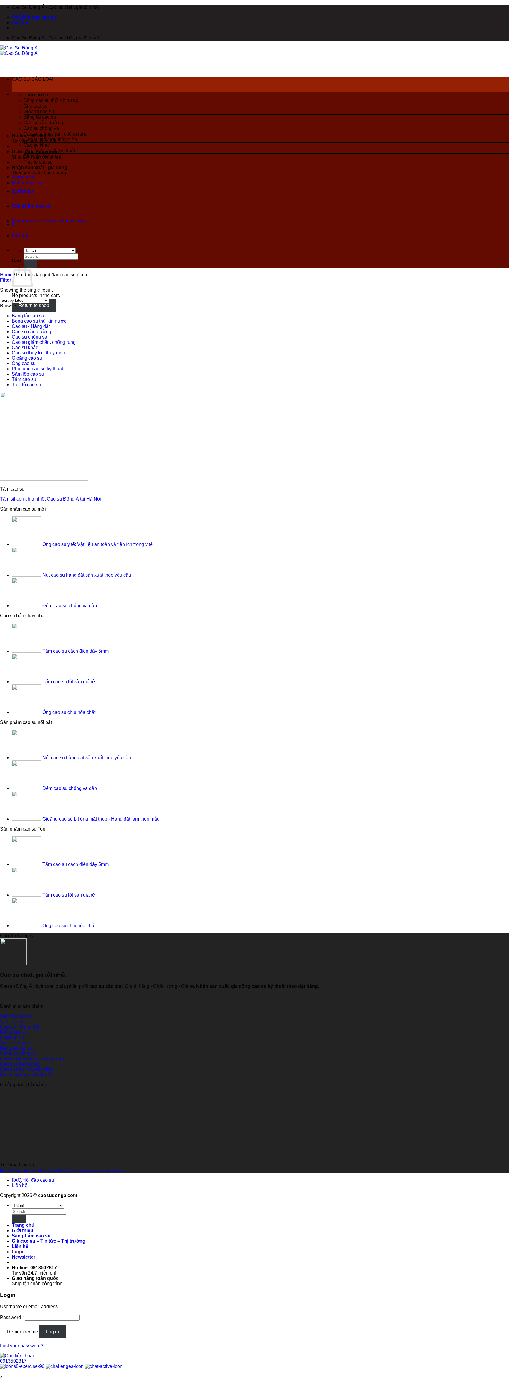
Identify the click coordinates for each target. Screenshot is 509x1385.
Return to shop (34, 305)
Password (12, 1317)
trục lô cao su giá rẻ (84, 1170)
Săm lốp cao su (40, 156)
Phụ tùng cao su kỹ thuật (49, 150)
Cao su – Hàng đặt (19, 1026)
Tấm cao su (36, 94)
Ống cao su (35, 105)
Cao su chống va (41, 128)
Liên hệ (20, 22)
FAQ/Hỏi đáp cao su (34, 17)
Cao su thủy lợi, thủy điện (50, 139)
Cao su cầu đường (43, 122)
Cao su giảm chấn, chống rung (55, 133)
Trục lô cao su (38, 161)
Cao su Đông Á (58, 1170)
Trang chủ (23, 176)
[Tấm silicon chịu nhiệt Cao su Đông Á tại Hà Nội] (44, 478)
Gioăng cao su (39, 111)
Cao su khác (37, 145)
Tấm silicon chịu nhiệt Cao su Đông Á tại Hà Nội (50, 498)
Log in (52, 1331)
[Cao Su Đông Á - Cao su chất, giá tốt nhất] (19, 50)
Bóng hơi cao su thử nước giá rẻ (23, 1170)
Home (6, 274)
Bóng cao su (13, 1032)
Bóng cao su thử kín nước (51, 100)
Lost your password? (21, 1345)
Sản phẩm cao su (31, 206)
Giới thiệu (22, 191)
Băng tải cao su (40, 117)
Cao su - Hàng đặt (31, 326)
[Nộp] (19, 1218)
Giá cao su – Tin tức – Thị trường (48, 220)
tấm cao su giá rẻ (112, 1170)
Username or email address (30, 1306)
